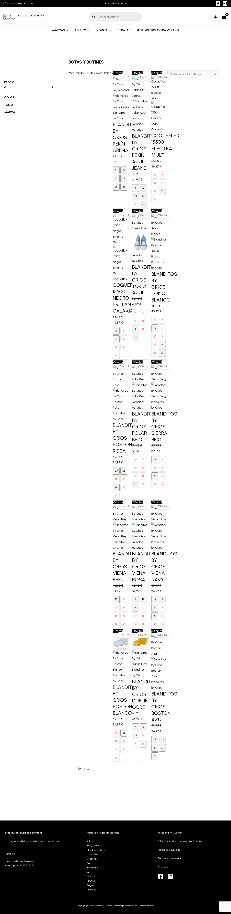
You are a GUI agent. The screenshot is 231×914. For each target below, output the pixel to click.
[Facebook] (218, 3)
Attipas (90, 841)
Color (9, 97)
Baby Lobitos (93, 845)
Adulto (80, 30)
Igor (89, 872)
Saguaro (91, 885)
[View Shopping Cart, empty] (224, 17)
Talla (8, 105)
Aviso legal (163, 867)
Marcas (58, 30)
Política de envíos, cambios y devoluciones (180, 841)
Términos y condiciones (170, 858)
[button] (66, 30)
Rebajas (124, 30)
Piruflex (91, 880)
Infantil (102, 30)
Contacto (10, 853)
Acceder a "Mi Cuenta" (170, 832)
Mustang (91, 876)
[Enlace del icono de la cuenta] (215, 16)
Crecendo (92, 858)
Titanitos (91, 889)
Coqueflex (92, 854)
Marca (9, 112)
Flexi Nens (92, 867)
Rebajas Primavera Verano (157, 30)
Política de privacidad (169, 849)
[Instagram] (225, 3)
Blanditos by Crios (96, 850)
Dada (90, 863)
